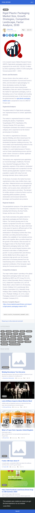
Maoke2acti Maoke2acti (8, 378)
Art (3, 331)
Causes (8, 331)
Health (13, 336)
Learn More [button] (6, 506)
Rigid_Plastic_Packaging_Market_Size (16, 314)
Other (6, 9)
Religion (4, 341)
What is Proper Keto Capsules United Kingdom (17, 430)
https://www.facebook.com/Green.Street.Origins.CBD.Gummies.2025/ (17, 491)
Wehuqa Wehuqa (7, 407)
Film (3, 334)
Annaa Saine (6, 437)
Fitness (9, 334)
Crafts (15, 331)
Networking (12, 339)
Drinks (29, 331)
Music (3, 339)
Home (20, 336)
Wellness (4, 344)
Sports (20, 341)
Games (22, 334)
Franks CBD (6, 467)
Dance (22, 331)
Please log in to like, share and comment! (12, 321)
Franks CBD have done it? (10, 461)
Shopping (12, 341)
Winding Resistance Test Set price (13, 372)
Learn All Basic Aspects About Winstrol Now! (17, 401)
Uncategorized (15, 344)
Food (15, 334)
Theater (27, 341)
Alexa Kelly (10, 29)
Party (26, 339)
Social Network (6, 2)
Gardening (5, 336)
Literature (27, 336)
